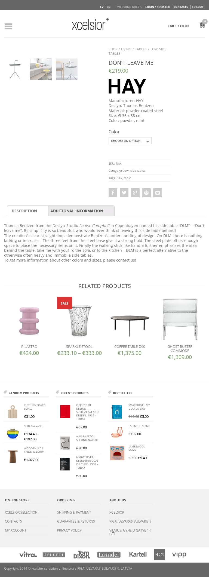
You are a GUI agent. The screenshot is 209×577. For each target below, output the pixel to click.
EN (108, 7)
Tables (141, 49)
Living (126, 49)
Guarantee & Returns (76, 521)
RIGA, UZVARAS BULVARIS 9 (130, 521)
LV (102, 7)
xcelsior (116, 512)
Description (24, 210)
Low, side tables (134, 170)
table (127, 178)
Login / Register (157, 7)
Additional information (76, 210)
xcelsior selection (21, 512)
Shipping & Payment (74, 512)
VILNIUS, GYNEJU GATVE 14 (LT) (130, 532)
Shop (113, 49)
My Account (15, 530)
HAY (119, 178)
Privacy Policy (69, 530)
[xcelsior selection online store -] (90, 24)
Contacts (181, 7)
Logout (198, 7)
